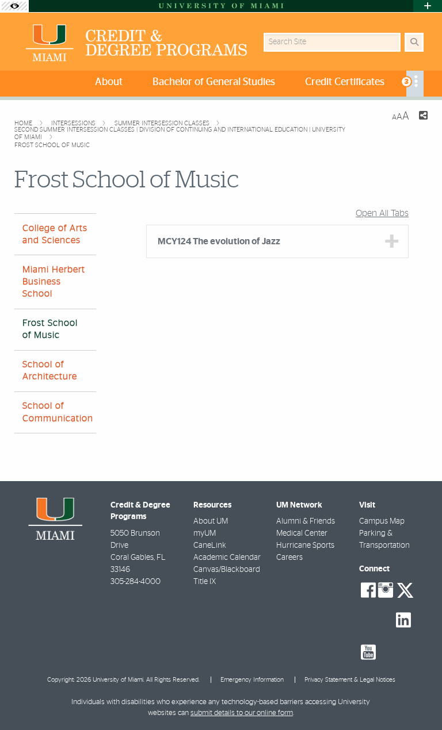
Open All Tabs (382, 213)
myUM (204, 533)
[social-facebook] (368, 590)
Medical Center (301, 533)
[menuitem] (415, 84)
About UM (210, 521)
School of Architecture (49, 370)
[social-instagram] (385, 590)
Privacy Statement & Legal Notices (349, 680)
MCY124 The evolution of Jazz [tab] (219, 241)
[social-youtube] (368, 652)
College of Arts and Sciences (54, 234)
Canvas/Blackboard (226, 570)
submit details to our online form (241, 713)
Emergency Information (252, 680)
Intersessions (74, 123)
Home (24, 123)
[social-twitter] (405, 589)
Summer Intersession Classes (163, 123)
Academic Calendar (227, 558)
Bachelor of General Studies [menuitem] (214, 82)
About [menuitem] (109, 82)
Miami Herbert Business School (53, 281)
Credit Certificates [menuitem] (344, 82)
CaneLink (209, 545)
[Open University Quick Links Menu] (427, 6)
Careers (289, 558)
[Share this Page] (423, 117)
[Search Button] (414, 42)
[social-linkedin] (403, 620)
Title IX (204, 582)
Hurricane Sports (305, 545)
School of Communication (57, 411)
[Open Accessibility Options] (14, 6)
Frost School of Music (52, 145)
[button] (416, 698)
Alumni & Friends (305, 521)
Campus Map (382, 521)
